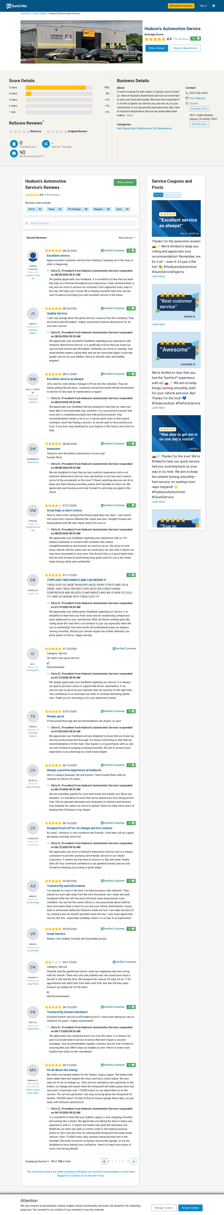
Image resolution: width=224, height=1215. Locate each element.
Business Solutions (182, 5)
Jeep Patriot (33, 984)
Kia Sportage (33, 902)
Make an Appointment (185, 48)
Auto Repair (40, 13)
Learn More (158, 276)
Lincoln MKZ (33, 950)
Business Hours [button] (199, 108)
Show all (158, 195)
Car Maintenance (162, 128)
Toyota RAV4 (33, 1029)
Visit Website (197, 98)
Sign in (203, 5)
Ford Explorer (33, 670)
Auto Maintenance (141, 128)
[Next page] (133, 1161)
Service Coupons (172, 195)
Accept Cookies (190, 1207)
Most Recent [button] (126, 237)
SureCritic (26, 13)
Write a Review (157, 48)
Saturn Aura (33, 462)
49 (128, 1161)
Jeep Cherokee (33, 787)
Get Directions (199, 124)
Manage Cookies (164, 1207)
